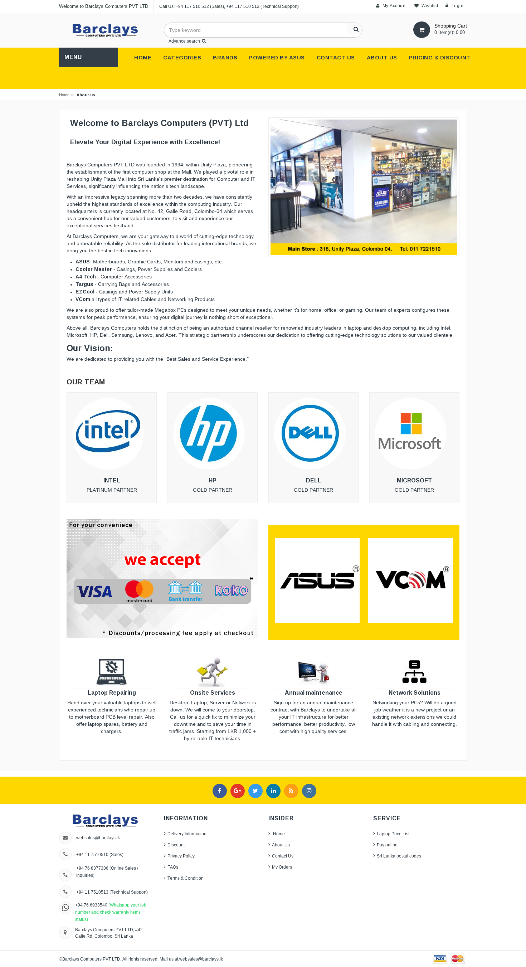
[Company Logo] (106, 30)
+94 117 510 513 (242, 6)
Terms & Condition (185, 878)
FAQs (172, 867)
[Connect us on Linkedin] (273, 791)
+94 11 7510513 (92, 892)
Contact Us (282, 856)
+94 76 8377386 (92, 868)
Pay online (387, 845)
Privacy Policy (181, 856)
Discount (176, 845)
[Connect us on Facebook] (220, 791)
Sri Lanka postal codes (399, 856)
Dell (313, 480)
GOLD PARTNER (313, 490)
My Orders (282, 867)
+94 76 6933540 (91, 905)
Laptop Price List (393, 834)
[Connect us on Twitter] (255, 791)
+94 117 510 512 (192, 6)
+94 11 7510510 (92, 854)
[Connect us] (291, 791)
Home (64, 95)
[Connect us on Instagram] (309, 791)
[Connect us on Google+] (237, 791)
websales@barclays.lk (98, 838)
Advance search (184, 41)
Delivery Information (186, 834)
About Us (281, 845)
